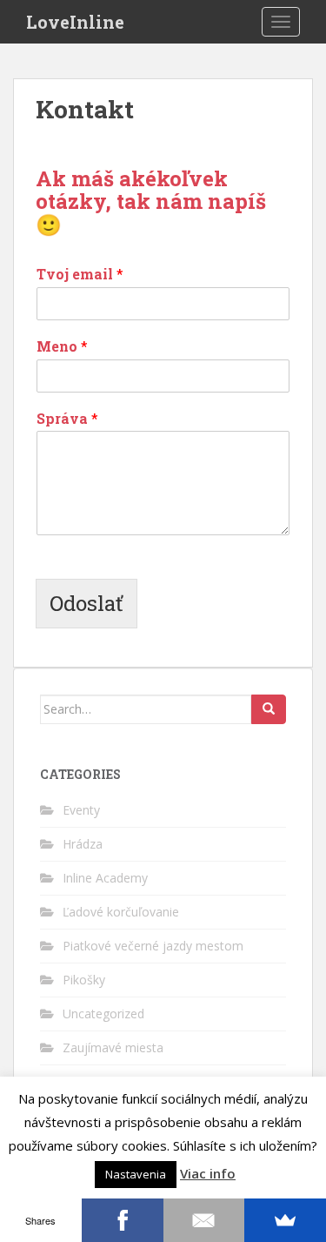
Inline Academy (105, 877)
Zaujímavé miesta (113, 1047)
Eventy (81, 810)
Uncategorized (103, 1013)
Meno (62, 346)
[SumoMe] (285, 1220)
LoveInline (75, 21)
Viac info (208, 1173)
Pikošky (84, 979)
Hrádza (83, 844)
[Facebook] (122, 1220)
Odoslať (86, 603)
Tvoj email (80, 274)
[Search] (268, 709)
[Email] (204, 1220)
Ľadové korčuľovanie (121, 911)
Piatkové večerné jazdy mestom (153, 945)
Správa (67, 418)
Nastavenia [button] (135, 1174)
